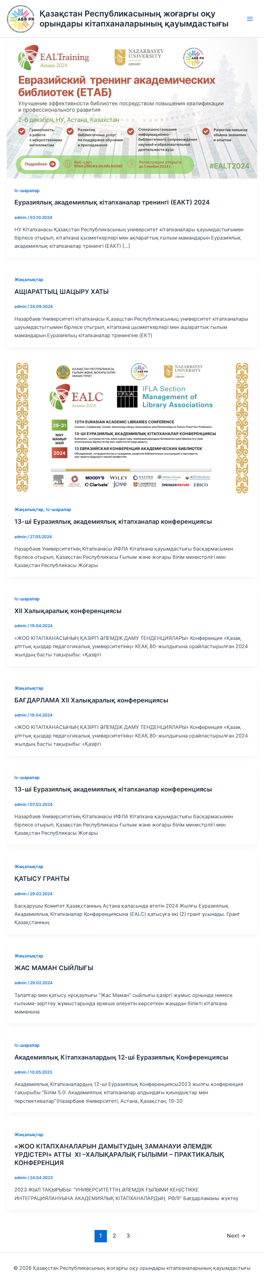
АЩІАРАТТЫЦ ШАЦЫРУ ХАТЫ (61, 291)
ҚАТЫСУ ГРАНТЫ (41, 878)
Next (236, 1235)
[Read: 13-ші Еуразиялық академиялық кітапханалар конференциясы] (132, 427)
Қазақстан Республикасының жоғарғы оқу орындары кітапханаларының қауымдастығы (134, 18)
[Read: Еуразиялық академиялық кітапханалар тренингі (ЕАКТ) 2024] (132, 108)
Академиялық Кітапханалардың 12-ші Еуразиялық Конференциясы (121, 1057)
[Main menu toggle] (250, 19)
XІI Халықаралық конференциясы (68, 610)
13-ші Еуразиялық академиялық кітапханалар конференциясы (113, 521)
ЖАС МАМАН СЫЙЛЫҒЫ (53, 968)
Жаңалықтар (28, 279)
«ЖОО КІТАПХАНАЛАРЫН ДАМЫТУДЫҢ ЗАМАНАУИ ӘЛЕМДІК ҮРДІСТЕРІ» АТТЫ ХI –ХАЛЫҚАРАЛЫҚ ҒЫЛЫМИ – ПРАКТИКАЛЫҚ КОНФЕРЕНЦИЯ (119, 1154)
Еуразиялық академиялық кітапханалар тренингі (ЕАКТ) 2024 (112, 202)
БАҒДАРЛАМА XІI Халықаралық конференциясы (91, 700)
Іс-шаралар (27, 190)
